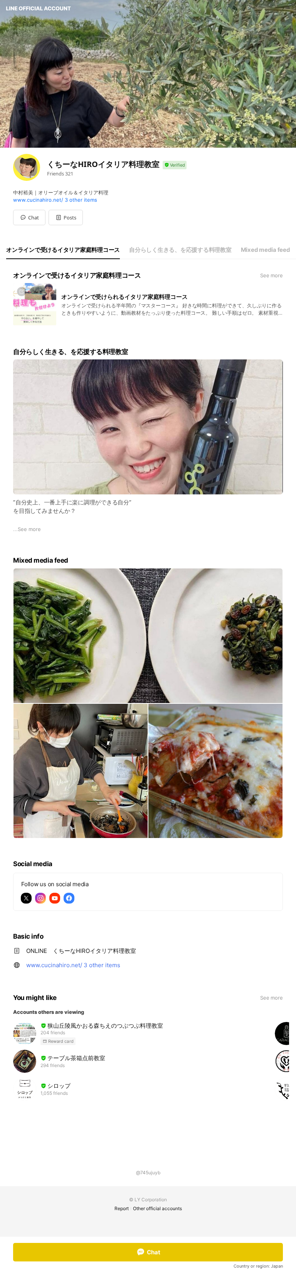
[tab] (63, 250)
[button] (66, 217)
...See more (27, 529)
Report (121, 1208)
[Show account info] (175, 165)
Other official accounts (157, 1208)
